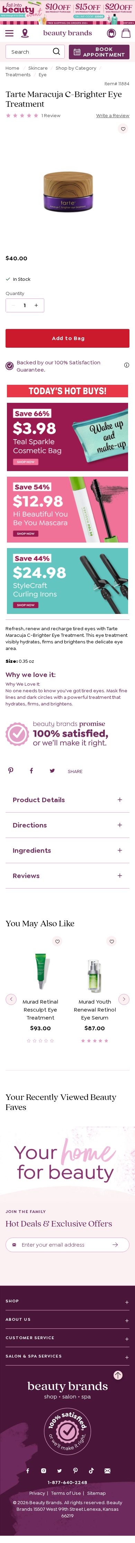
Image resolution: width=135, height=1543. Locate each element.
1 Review (51, 115)
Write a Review (112, 115)
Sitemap (96, 1493)
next (123, 999)
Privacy (37, 1493)
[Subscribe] (115, 1245)
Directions (29, 825)
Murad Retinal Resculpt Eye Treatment (40, 1009)
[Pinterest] (75, 1471)
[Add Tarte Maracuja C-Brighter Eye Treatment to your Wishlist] (123, 128)
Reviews (25, 875)
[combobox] (35, 52)
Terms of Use (66, 1493)
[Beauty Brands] (67, 33)
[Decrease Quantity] (38, 305)
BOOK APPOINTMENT (104, 51)
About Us (18, 1319)
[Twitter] (59, 1471)
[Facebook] (27, 1471)
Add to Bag (67, 338)
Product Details (38, 799)
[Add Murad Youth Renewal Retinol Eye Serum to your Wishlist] (111, 941)
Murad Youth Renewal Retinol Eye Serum (95, 1009)
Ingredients (31, 850)
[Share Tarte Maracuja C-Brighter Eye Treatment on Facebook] (31, 772)
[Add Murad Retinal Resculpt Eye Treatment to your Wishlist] (57, 941)
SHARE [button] (75, 771)
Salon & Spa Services (34, 1356)
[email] (107, 1470)
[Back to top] (118, 1373)
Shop (12, 1301)
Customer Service (30, 1338)
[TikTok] (91, 1470)
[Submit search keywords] (56, 51)
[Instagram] (43, 1471)
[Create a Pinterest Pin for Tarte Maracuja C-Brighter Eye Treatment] (11, 772)
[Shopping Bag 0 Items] (126, 33)
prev (11, 999)
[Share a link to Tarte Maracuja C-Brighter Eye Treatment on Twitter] (52, 772)
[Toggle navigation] (9, 33)
